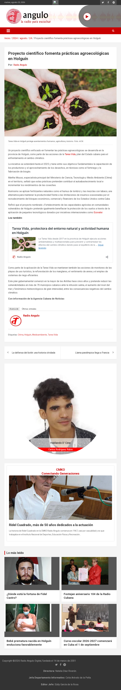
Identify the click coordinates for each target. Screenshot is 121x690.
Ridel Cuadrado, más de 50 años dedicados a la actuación (51, 525)
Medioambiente (39, 335)
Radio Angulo (20, 64)
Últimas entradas (29, 309)
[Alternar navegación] (8, 30)
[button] (23, 411)
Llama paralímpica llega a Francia (92, 352)
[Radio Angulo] (16, 317)
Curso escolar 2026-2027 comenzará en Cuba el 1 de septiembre (88, 642)
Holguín (27, 335)
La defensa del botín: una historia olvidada (33, 352)
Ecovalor (98, 212)
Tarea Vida (70, 154)
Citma (20, 335)
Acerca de (14, 309)
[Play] (87, 16)
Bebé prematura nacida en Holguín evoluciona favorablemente (29, 642)
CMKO (60, 469)
